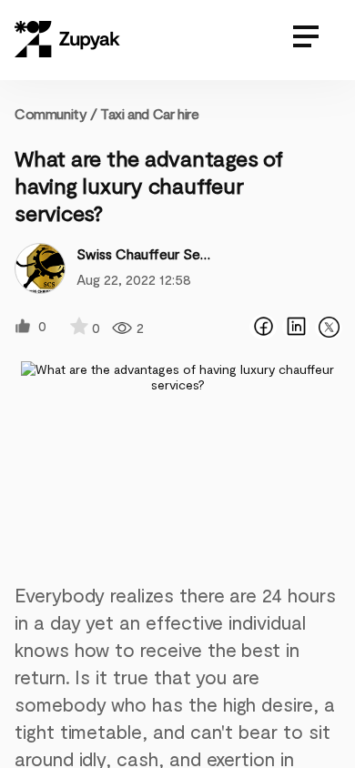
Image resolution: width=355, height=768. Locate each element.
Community (56, 113)
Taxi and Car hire (149, 113)
